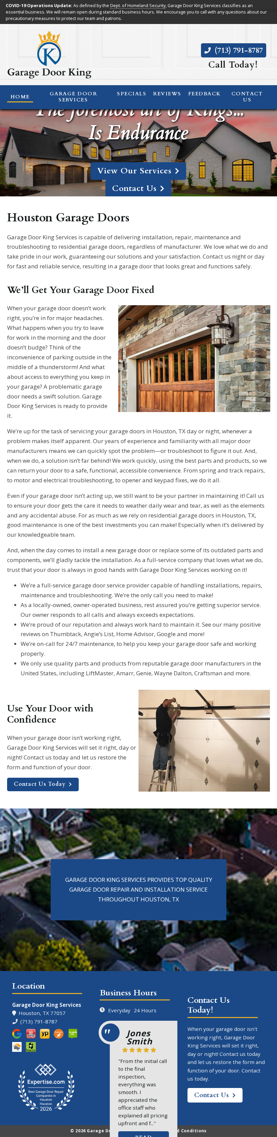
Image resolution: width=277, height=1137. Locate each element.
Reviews (167, 93)
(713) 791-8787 (237, 50)
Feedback (204, 93)
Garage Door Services (73, 96)
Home (20, 96)
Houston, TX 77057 (41, 1013)
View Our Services (134, 170)
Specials (131, 93)
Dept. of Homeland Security (138, 5)
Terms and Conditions (181, 1131)
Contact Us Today (40, 784)
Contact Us (247, 96)
